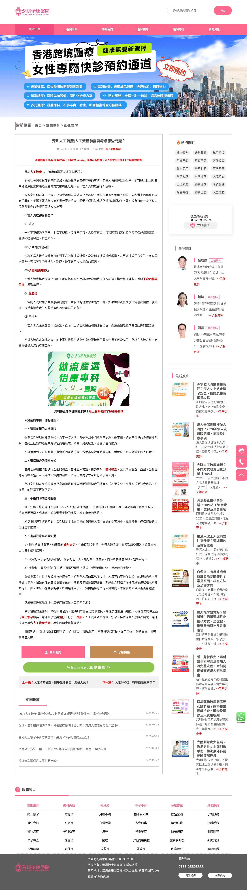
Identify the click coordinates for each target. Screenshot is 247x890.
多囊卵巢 (141, 822)
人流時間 (218, 176)
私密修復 (218, 152)
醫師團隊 (143, 29)
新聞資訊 (214, 29)
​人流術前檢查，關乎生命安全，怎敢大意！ (61, 682)
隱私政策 (132, 864)
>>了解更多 (215, 315)
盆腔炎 (105, 849)
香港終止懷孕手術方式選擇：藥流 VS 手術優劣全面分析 (55, 737)
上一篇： (28, 682)
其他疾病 (213, 805)
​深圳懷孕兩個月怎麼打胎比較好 (39, 760)
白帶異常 (105, 822)
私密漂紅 (177, 849)
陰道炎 (69, 814)
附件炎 (69, 849)
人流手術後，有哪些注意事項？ (135, 682)
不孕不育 (218, 168)
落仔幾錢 (218, 160)
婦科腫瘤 (200, 152)
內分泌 (105, 805)
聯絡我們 (107, 29)
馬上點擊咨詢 (113, 149)
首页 (38, 125)
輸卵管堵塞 (141, 814)
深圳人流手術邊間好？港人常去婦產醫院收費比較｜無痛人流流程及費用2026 (68, 725)
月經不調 (182, 160)
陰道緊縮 (182, 176)
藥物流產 (182, 168)
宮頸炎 (69, 822)
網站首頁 (34, 29)
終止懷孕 (71, 125)
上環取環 (182, 184)
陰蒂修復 (177, 831)
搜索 (222, 10)
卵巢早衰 (141, 831)
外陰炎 (141, 849)
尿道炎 (69, 840)
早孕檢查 (200, 176)
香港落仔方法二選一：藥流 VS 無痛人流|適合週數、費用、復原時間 (62, 749)
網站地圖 (104, 876)
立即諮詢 (203, 225)
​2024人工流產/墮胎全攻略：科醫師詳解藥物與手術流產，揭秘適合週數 (64, 713)
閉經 (105, 840)
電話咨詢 (191, 875)
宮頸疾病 (200, 160)
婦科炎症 (200, 192)
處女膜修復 (177, 840)
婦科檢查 (200, 184)
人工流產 (218, 192)
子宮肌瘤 (200, 168)
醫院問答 (178, 29)
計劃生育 (53, 125)
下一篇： (108, 682)
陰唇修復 (182, 192)
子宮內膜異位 (141, 840)
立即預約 (220, 875)
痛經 (105, 831)
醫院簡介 (71, 29)
